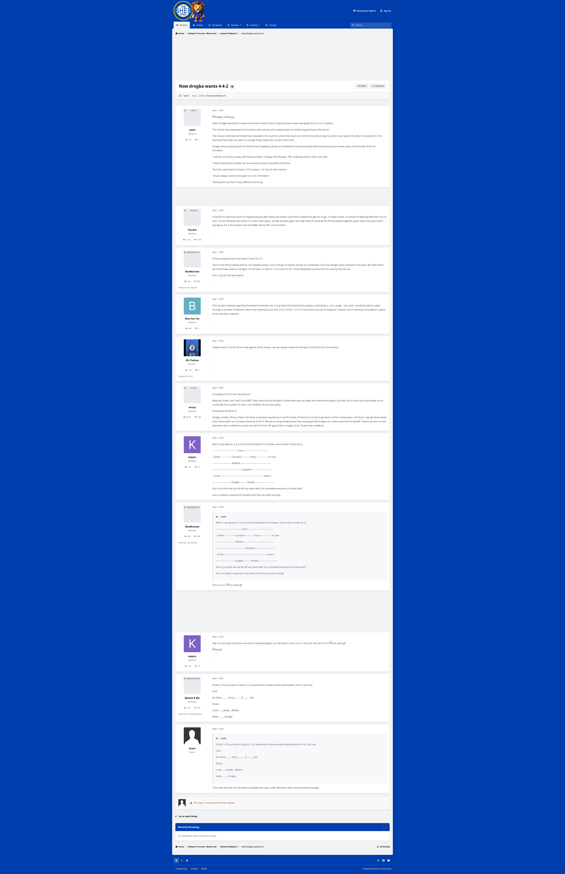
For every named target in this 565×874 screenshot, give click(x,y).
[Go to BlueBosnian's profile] (192, 259)
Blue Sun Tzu (192, 318)
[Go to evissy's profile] (192, 394)
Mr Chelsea (192, 360)
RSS (205, 869)
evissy (192, 407)
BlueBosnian (192, 271)
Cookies (194, 869)
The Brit (192, 230)
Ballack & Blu (192, 698)
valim (186, 95)
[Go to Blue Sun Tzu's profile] (192, 306)
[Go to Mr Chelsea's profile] (192, 347)
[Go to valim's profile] (180, 95)
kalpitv (192, 457)
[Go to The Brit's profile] (192, 217)
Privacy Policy (181, 869)
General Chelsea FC (216, 95)
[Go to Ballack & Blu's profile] (192, 685)
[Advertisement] (282, 57)
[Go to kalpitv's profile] (192, 444)
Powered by (377, 869)
